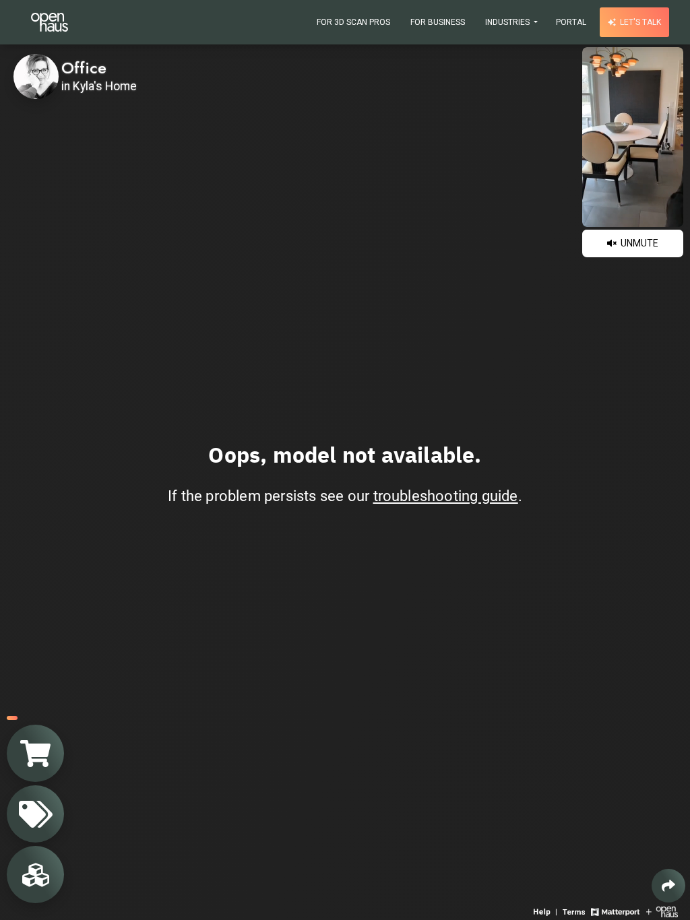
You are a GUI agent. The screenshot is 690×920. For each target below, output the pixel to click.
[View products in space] (35, 814)
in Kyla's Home (99, 86)
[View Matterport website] (615, 911)
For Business (437, 22)
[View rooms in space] (35, 874)
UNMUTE (638, 243)
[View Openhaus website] (662, 911)
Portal (571, 22)
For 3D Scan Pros (353, 22)
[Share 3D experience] (668, 885)
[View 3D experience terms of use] (575, 911)
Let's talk (639, 22)
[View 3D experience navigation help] (546, 911)
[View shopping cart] (35, 753)
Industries (508, 22)
